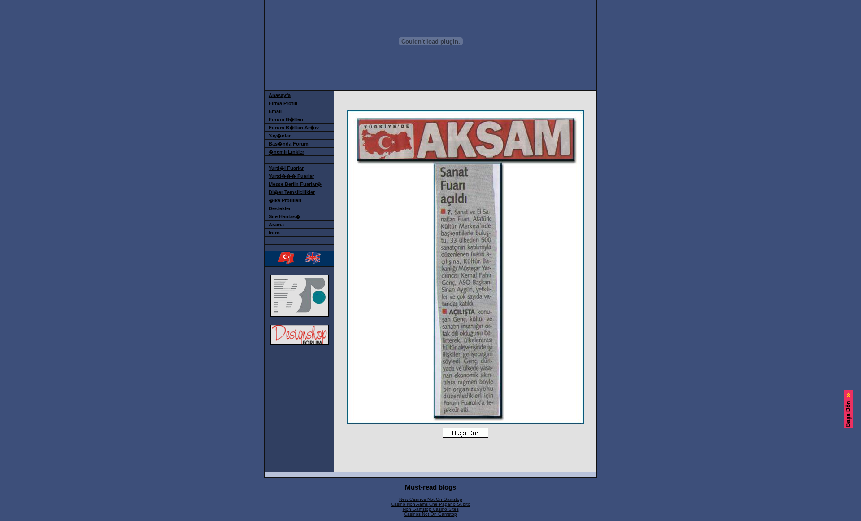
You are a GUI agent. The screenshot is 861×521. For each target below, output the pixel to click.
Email (275, 111)
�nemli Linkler (286, 152)
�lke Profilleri (285, 200)
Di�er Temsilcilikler (292, 192)
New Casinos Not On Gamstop (430, 499)
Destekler (280, 208)
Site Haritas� (284, 216)
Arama (276, 224)
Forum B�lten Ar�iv (294, 127)
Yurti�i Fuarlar (286, 168)
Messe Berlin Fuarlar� (295, 184)
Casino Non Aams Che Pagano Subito (430, 504)
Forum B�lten (286, 119)
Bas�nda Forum (289, 143)
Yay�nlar (280, 135)
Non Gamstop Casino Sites (431, 509)
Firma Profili (283, 103)
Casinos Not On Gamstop (430, 514)
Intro (274, 232)
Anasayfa (280, 95)
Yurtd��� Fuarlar (291, 176)
